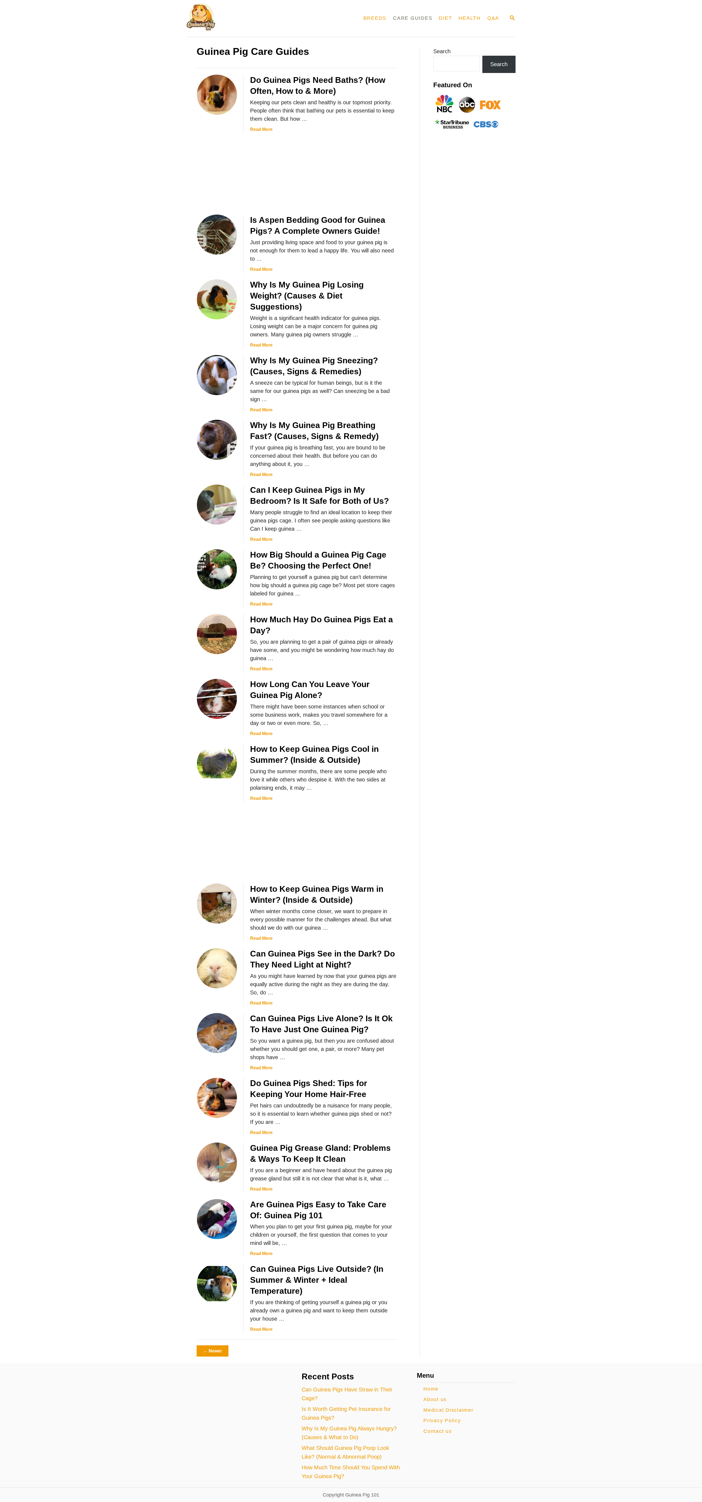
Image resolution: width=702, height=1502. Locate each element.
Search (442, 51)
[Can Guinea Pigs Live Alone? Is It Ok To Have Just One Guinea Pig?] (217, 1033)
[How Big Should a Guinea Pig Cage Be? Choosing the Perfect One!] (217, 569)
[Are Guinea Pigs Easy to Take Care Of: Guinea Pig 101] (217, 1219)
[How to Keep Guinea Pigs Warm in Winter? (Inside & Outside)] (217, 904)
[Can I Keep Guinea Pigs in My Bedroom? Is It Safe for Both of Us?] (217, 505)
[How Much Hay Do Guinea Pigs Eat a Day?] (217, 634)
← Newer (212, 1351)
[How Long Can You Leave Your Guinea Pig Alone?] (217, 699)
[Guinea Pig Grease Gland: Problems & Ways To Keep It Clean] (217, 1163)
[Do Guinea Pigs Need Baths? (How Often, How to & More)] (217, 95)
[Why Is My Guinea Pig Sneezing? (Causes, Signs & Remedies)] (217, 375)
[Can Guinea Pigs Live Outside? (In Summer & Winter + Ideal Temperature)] (217, 1284)
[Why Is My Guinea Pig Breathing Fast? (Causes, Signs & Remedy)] (217, 440)
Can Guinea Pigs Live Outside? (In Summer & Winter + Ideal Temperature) (316, 1279)
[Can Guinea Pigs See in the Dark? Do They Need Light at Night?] (217, 968)
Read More (261, 129)
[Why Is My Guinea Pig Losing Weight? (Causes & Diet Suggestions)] (217, 299)
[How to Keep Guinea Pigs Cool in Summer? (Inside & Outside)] (217, 764)
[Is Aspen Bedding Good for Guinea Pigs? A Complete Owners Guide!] (217, 235)
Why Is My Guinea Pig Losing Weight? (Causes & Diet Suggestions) (307, 295)
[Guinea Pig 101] (250, 18)
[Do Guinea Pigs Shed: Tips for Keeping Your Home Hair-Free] (217, 1098)
